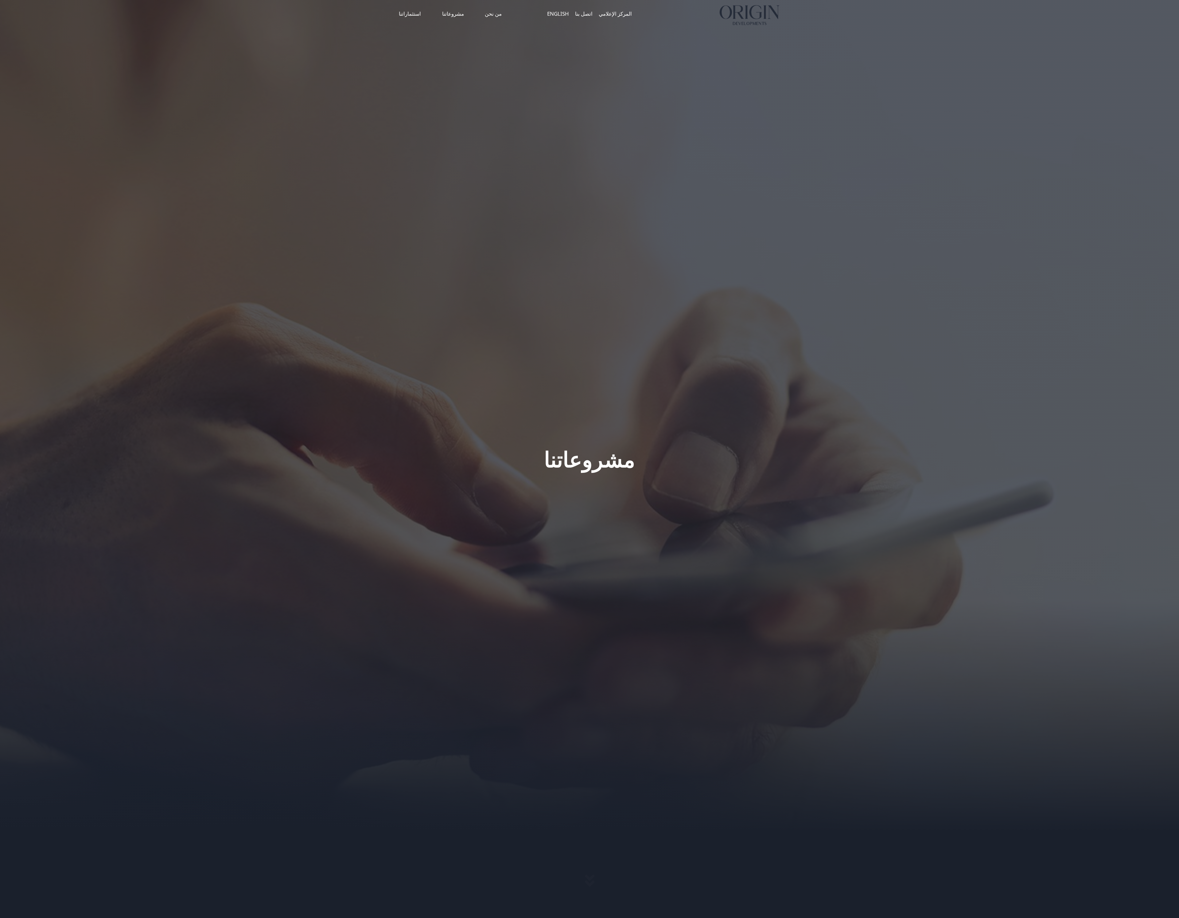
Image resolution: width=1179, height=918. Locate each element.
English (558, 13)
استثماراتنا (410, 13)
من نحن (493, 13)
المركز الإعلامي (615, 13)
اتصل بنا (584, 13)
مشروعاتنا (453, 13)
